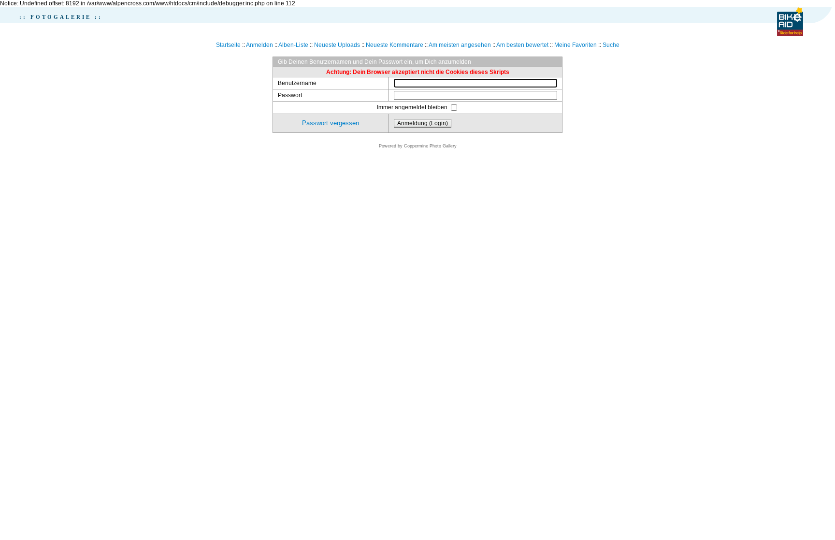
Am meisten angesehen (460, 45)
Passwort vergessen (330, 123)
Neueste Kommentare (394, 45)
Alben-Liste (293, 45)
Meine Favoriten (575, 45)
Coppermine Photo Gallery (430, 146)
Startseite (228, 45)
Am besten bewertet (522, 45)
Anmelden (259, 45)
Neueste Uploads (337, 45)
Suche (611, 45)
